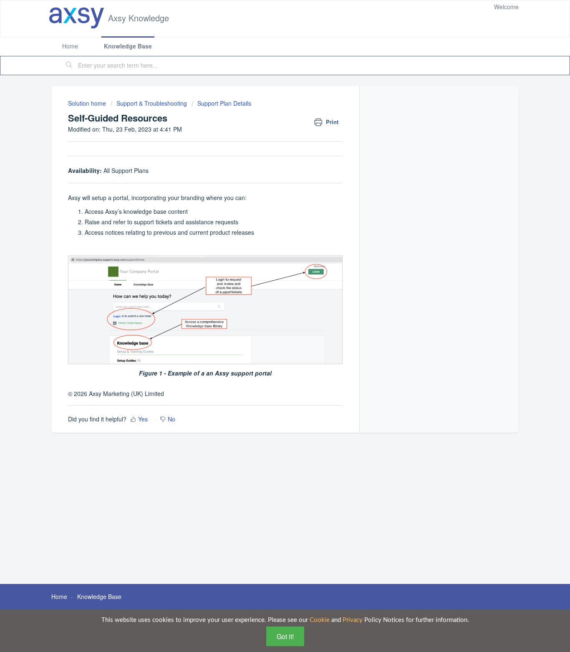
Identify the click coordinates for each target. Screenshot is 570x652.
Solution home (88, 103)
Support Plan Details (224, 103)
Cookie (320, 620)
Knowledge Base (128, 46)
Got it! (285, 636)
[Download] (269, 220)
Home (70, 46)
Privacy (353, 620)
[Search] (69, 65)
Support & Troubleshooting (151, 103)
